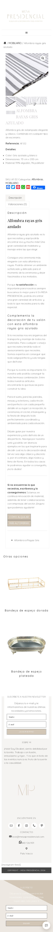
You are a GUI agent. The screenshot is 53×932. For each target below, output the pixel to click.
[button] (42, 58)
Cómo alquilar (19, 517)
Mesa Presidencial (25, 16)
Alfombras (37, 179)
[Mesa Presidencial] (4, 43)
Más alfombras (19, 523)
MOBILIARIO (15, 43)
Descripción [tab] (15, 197)
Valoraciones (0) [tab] (17, 204)
